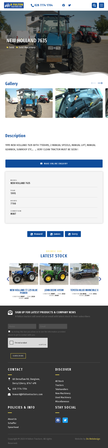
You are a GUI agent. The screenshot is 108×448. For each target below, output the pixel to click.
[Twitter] (69, 5)
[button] (94, 5)
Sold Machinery (27, 47)
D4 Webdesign (93, 439)
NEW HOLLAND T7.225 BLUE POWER (24, 291)
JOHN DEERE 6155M (54, 290)
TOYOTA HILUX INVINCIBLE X (84, 290)
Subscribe (18, 356)
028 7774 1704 (20, 388)
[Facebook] (63, 5)
